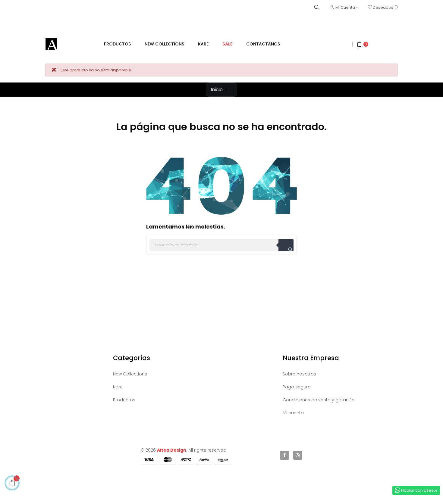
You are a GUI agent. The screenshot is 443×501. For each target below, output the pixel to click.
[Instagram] (297, 455)
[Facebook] (284, 455)
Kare (118, 387)
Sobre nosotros (299, 374)
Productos (124, 400)
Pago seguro (297, 387)
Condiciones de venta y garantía (319, 400)
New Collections (130, 374)
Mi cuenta (293, 413)
